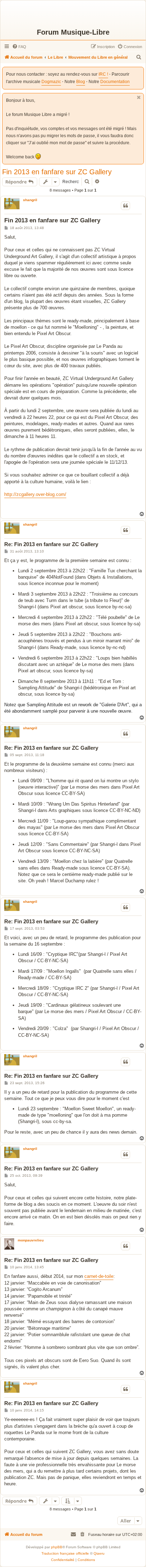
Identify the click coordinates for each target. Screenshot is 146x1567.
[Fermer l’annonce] (139, 97)
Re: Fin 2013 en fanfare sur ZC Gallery (51, 544)
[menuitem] (19, 46)
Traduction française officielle (65, 1553)
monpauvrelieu (31, 1240)
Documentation (115, 81)
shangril (30, 200)
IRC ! (103, 74)
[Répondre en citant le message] (125, 205)
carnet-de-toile (98, 1276)
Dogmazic (51, 81)
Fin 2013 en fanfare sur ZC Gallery (57, 172)
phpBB (56, 1547)
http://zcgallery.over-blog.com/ (35, 494)
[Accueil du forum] (73, 14)
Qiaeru (99, 1553)
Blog (80, 81)
